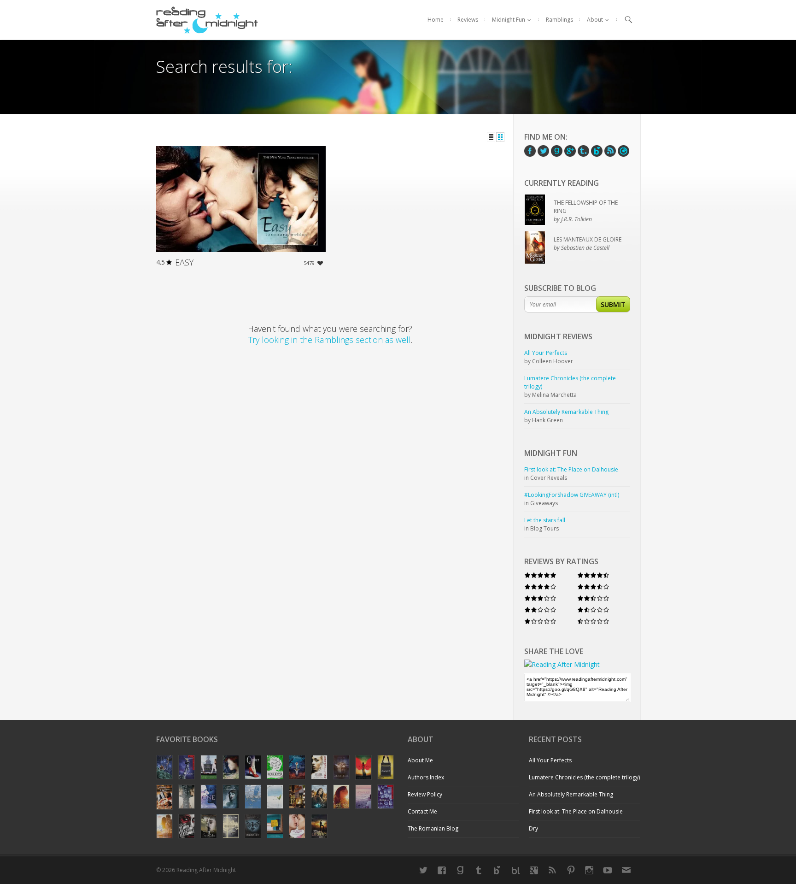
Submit (613, 304)
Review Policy (425, 794)
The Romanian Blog (433, 828)
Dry (533, 828)
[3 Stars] (540, 598)
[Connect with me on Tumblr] (478, 870)
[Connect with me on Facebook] (442, 870)
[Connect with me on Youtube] (607, 870)
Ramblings (559, 20)
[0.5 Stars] (593, 621)
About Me (420, 760)
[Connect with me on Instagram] (589, 870)
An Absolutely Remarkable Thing (571, 794)
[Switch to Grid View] (500, 137)
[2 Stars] (540, 610)
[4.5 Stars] (593, 575)
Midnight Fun (508, 20)
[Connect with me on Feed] (552, 870)
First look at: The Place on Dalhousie (576, 811)
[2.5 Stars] (593, 598)
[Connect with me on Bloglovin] (497, 870)
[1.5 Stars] (593, 610)
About (595, 20)
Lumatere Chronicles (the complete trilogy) (584, 777)
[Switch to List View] (491, 137)
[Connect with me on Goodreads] (460, 870)
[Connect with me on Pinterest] (571, 870)
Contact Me (422, 811)
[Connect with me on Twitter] (423, 870)
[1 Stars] (540, 621)
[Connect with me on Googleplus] (534, 870)
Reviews (467, 20)
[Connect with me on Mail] (626, 870)
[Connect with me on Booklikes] (515, 870)
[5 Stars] (540, 575)
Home (435, 20)
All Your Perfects (550, 760)
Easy (184, 262)
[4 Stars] (540, 587)
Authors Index (426, 777)
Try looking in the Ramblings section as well (329, 339)
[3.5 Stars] (593, 587)
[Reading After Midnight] (207, 20)
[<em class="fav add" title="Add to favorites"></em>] (320, 264)
